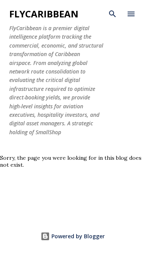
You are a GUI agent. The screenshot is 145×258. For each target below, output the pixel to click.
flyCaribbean (43, 13)
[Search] (112, 14)
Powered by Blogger (77, 236)
